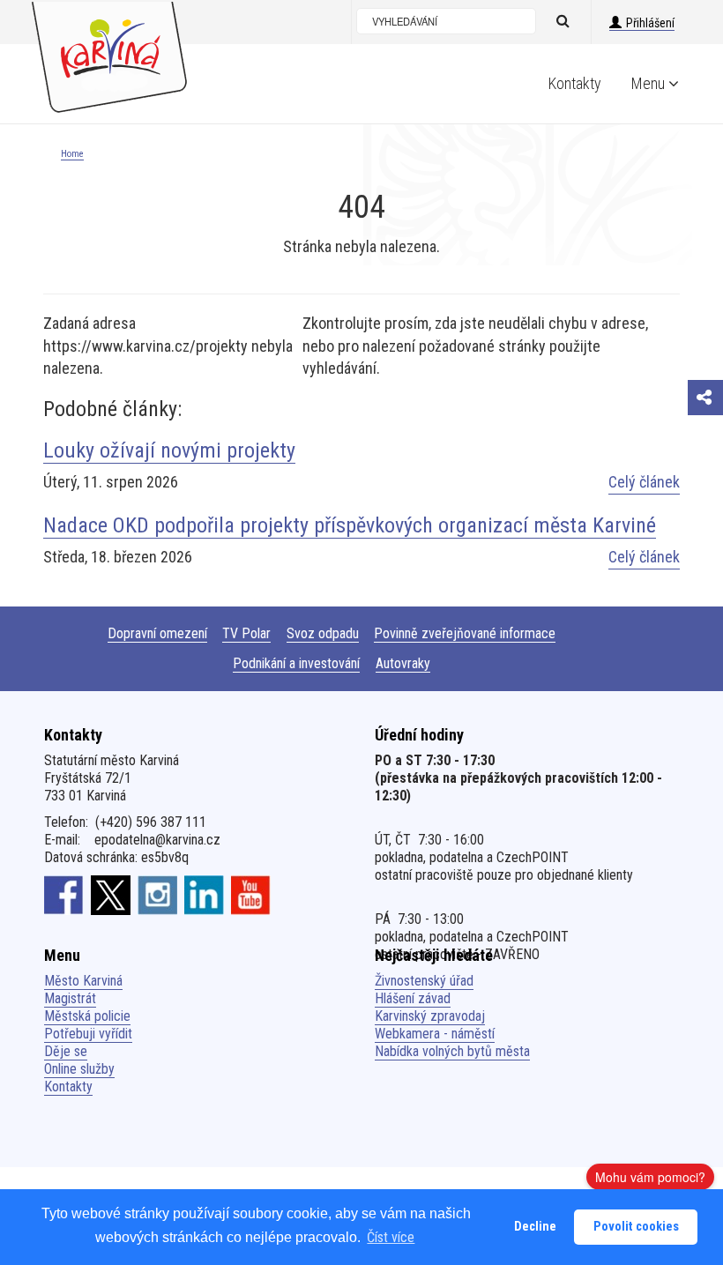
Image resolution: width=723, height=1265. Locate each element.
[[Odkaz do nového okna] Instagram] (157, 895)
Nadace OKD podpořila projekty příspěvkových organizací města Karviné (349, 525)
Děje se (65, 1051)
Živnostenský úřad (424, 980)
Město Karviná (83, 980)
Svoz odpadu (323, 633)
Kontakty (574, 83)
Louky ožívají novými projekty (169, 450)
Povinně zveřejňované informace (464, 633)
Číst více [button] (390, 1237)
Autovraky (403, 663)
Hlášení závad (413, 998)
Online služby (79, 1068)
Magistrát (70, 998)
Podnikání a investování (296, 663)
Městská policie (87, 1016)
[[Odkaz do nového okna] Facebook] (64, 895)
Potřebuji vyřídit (88, 1033)
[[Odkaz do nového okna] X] (110, 895)
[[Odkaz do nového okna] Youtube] (251, 895)
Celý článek (644, 482)
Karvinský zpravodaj (430, 1016)
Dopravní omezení (157, 633)
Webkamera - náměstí (435, 1033)
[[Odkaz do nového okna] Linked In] (204, 895)
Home (72, 154)
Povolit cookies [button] (636, 1226)
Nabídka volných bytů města (452, 1051)
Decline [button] (535, 1226)
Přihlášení (650, 23)
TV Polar (246, 633)
